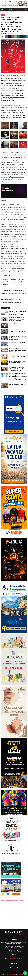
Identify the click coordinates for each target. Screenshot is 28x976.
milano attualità (20, 301)
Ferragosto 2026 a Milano (14, 323)
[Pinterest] (12, 36)
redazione (4, 33)
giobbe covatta (4, 302)
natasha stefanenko (17, 302)
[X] (9, 36)
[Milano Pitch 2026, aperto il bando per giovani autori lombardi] (4, 362)
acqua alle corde (11, 301)
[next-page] (4, 390)
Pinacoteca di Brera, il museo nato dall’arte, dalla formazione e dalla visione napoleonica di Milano (17, 313)
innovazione (8, 974)
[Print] (24, 36)
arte (12, 304)
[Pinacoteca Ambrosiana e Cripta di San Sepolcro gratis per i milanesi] (4, 331)
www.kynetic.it (23, 974)
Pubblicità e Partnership (21, 972)
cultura (9, 304)
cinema (6, 299)
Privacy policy (13, 972)
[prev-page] (2, 390)
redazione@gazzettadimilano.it (16, 958)
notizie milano (4, 304)
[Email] (21, 36)
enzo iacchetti (18, 299)
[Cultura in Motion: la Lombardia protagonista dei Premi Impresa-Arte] (4, 356)
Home (2, 12)
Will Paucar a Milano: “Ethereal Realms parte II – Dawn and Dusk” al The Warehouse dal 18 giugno (17, 369)
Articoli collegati (5, 308)
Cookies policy (14, 954)
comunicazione (13, 974)
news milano (10, 302)
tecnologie (19, 974)
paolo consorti (4, 301)
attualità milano (11, 299)
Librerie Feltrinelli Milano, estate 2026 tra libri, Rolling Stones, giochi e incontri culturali (17, 350)
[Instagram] (14, 967)
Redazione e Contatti (6, 972)
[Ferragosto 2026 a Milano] (4, 325)
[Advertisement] (14, 916)
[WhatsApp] (15, 36)
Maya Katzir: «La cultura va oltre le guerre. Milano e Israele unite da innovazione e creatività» (16, 319)
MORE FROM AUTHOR (14, 308)
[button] (2, 9)
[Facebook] (6, 36)
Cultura (6, 12)
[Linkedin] (18, 36)
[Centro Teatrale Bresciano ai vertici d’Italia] (4, 344)
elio (15, 301)
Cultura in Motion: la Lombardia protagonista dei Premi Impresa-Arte (16, 356)
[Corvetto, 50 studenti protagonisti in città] (4, 385)
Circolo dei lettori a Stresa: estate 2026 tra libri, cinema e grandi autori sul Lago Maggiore (17, 338)
